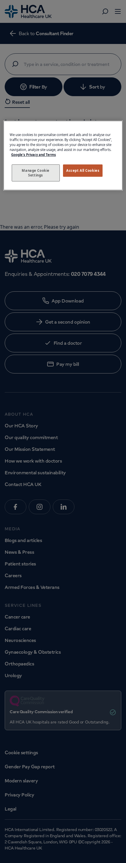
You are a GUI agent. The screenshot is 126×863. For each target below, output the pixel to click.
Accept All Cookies (82, 170)
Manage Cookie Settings (35, 172)
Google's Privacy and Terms (33, 154)
